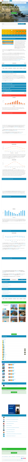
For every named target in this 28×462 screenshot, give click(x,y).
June (17, 59)
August (20, 59)
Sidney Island (24, 298)
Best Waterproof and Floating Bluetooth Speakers (12, 419)
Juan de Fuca (14, 298)
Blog (2, 415)
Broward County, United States (12, 379)
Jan (3, 30)
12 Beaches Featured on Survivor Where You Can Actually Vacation (13, 433)
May (14, 30)
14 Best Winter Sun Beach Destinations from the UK (12, 417)
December (5, 359)
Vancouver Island (18, 456)
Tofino (17, 298)
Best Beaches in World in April (5, 286)
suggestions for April (17, 60)
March (4, 344)
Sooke (3, 298)
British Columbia (13, 456)
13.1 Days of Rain (7, 44)
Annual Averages (4, 339)
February (5, 342)
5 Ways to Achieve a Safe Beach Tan (10, 431)
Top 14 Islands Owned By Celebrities (10, 429)
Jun (17, 30)
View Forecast (14, 334)
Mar (8, 30)
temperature (7, 80)
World (2, 456)
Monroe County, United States (11, 363)
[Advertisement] (14, 138)
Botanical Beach (10, 298)
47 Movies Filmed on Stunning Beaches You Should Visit (12, 427)
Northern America (6, 456)
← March (6, 279)
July (18, 59)
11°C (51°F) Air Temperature (8, 40)
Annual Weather (14, 279)
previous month (7, 130)
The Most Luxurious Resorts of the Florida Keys (11, 385)
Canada (9, 456)
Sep (25, 30)
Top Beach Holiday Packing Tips (10, 423)
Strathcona (21, 298)
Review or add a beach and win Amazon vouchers (12, 421)
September (22, 59)
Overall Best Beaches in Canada (5, 290)
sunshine (11, 80)
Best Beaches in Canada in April (5, 283)
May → (22, 279)
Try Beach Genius (14, 392)
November (5, 357)
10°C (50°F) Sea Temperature (7, 41)
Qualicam (6, 298)
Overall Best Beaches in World (5, 293)
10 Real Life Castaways (9, 425)
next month (15, 130)
